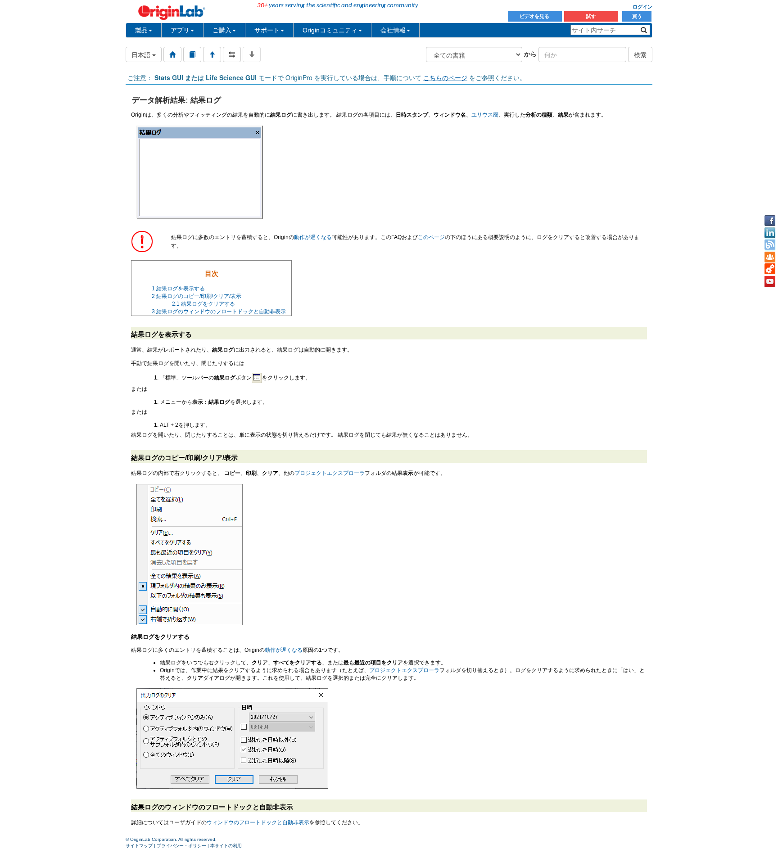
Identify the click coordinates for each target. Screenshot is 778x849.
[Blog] (770, 245)
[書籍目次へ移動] (192, 54)
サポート (267, 30)
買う (637, 16)
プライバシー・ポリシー (181, 845)
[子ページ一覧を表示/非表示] (252, 54)
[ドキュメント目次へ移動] (172, 54)
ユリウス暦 (484, 115)
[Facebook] (770, 220)
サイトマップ (139, 845)
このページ (431, 237)
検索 (640, 54)
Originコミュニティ (330, 30)
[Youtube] (770, 281)
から (530, 53)
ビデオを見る (535, 16)
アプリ (180, 30)
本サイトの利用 (226, 845)
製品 (141, 30)
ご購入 (222, 30)
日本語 (141, 54)
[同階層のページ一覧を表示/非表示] (232, 54)
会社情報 (393, 30)
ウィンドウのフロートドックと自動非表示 (258, 822)
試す (591, 16)
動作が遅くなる (313, 237)
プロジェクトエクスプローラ (329, 473)
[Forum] (770, 257)
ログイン (642, 6)
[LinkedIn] (770, 233)
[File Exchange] (770, 269)
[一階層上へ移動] (212, 54)
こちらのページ (445, 77)
